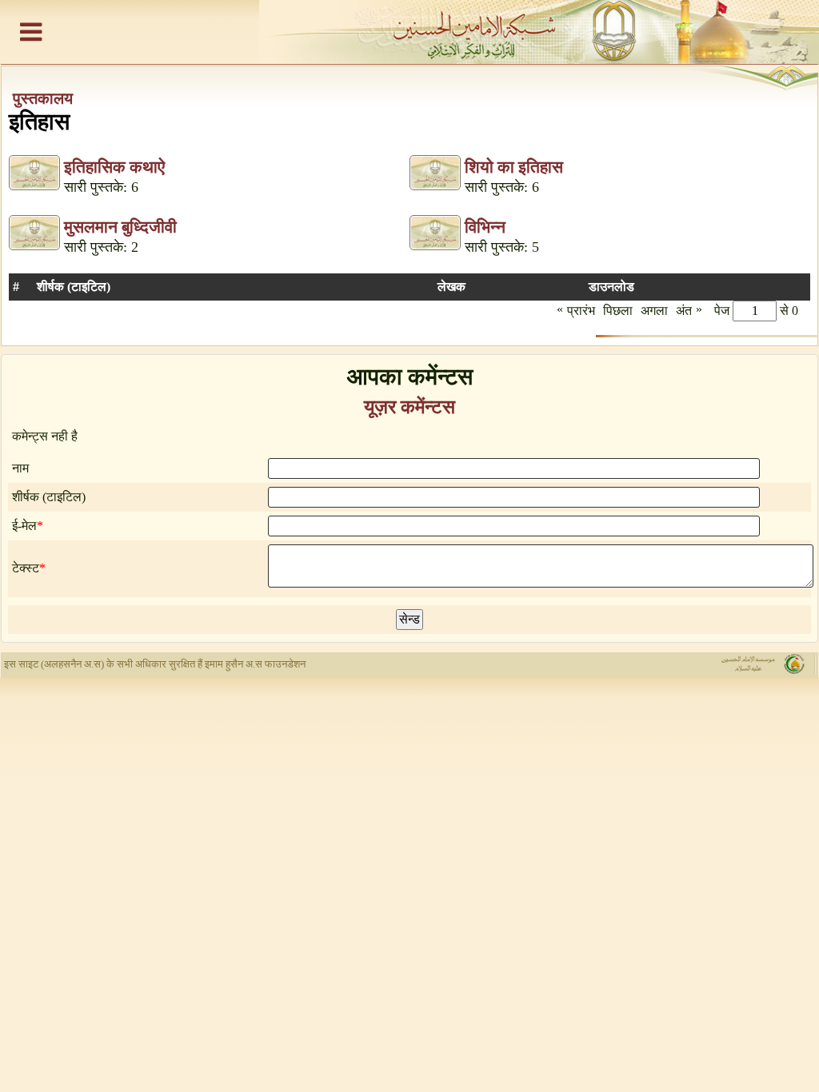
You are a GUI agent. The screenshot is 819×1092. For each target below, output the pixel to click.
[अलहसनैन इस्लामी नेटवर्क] (409, 32)
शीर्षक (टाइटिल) (49, 497)
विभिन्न (485, 227)
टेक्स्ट (25, 568)
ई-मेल (24, 525)
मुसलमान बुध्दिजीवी (120, 227)
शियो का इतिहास (514, 167)
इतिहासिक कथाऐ (114, 167)
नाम (20, 468)
